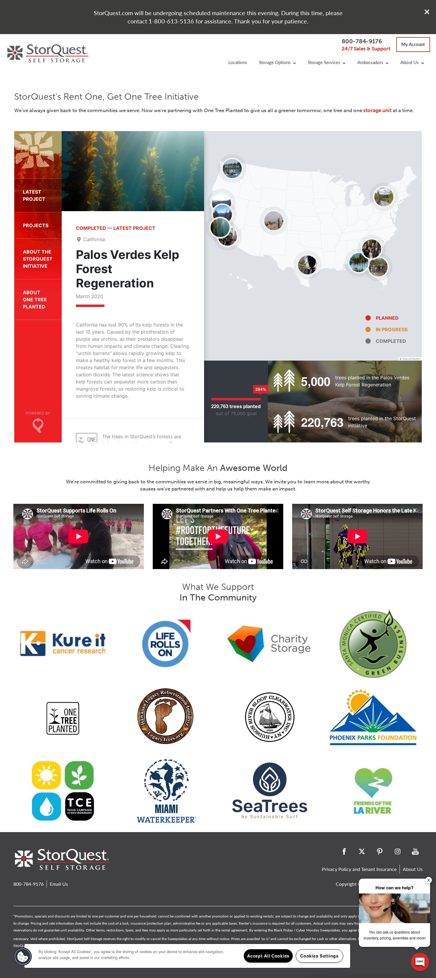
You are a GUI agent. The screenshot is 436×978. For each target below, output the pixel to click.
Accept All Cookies (268, 956)
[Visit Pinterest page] (379, 851)
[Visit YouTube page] (415, 851)
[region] (187, 956)
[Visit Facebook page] (344, 851)
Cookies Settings (319, 956)
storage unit (377, 110)
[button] (427, 12)
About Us (413, 869)
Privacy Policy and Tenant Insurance (359, 869)
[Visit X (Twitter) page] (361, 851)
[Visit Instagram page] (397, 851)
